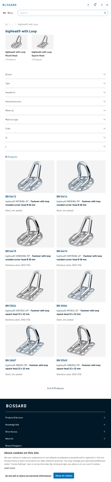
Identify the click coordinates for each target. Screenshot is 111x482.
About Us (9, 438)
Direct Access (11, 431)
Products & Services (14, 417)
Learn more (9, 467)
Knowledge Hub (12, 424)
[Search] (105, 13)
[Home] (6, 24)
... (13, 24)
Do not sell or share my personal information (28, 475)
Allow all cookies (63, 475)
